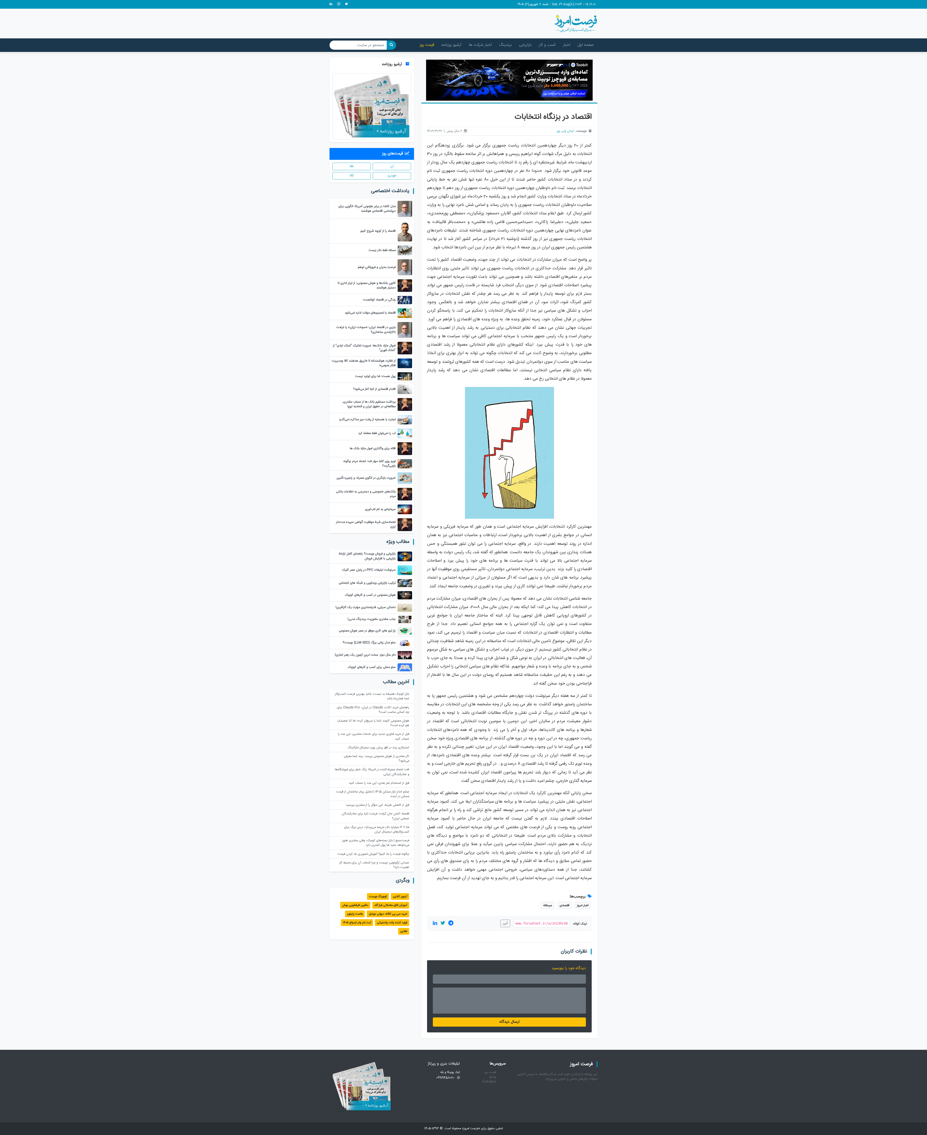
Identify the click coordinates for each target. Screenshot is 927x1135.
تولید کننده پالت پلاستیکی (392, 922)
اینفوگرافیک (489, 1081)
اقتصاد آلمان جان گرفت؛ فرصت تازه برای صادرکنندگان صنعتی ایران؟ (375, 816)
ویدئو (492, 1076)
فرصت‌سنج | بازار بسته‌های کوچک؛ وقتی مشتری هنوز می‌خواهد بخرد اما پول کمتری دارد (375, 843)
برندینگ (505, 45)
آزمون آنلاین (400, 896)
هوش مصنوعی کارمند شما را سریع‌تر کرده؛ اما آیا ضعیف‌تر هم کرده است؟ (373, 723)
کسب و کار (547, 45)
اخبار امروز (583, 905)
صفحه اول (585, 45)
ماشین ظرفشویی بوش (355, 905)
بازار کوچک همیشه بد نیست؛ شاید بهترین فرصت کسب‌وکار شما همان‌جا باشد (372, 696)
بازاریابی (525, 45)
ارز (392, 166)
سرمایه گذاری (580, 781)
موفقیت (445, 569)
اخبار (566, 45)
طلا (352, 166)
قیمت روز (427, 45)
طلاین (403, 931)
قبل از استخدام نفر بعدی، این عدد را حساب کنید (379, 783)
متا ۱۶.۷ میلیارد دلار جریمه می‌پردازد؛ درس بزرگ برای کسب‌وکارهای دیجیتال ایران (376, 829)
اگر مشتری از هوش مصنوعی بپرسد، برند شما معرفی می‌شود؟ (376, 759)
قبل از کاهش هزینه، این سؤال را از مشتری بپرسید (377, 805)
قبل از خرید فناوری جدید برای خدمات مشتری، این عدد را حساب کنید (373, 736)
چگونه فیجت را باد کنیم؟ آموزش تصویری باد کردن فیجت (373, 854)
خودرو (392, 176)
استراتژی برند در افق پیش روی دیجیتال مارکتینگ (378, 747)
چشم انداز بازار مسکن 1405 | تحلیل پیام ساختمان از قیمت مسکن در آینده (372, 794)
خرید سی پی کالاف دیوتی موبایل (388, 913)
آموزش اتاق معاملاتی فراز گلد (390, 905)
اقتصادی (564, 905)
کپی (505, 923)
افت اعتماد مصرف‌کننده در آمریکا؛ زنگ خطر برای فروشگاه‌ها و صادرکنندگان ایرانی (372, 772)
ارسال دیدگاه (509, 1022)
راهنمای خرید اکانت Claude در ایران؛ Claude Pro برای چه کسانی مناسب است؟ (373, 710)
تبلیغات (450, 230)
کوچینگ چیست (378, 896)
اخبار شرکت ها (480, 45)
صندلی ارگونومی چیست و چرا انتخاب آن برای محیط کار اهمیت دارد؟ (374, 865)
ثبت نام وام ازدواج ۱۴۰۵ (357, 922)
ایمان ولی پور (565, 131)
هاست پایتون (355, 913)
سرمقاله (547, 905)
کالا (352, 176)
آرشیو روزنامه (451, 45)
